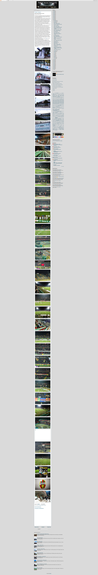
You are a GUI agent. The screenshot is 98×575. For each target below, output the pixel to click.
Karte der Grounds (55, 80)
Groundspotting (55, 110)
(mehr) (59, 175)
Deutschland (59, 105)
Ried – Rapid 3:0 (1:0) (39, 541)
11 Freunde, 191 (56, 31)
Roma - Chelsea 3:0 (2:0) (57, 23)
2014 (54, 61)
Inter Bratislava (60, 112)
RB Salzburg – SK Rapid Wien (56, 165)
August (55, 51)
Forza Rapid (54, 108)
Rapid (46, 38)
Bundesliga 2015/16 (61, 101)
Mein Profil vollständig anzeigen (60, 74)
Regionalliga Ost (58, 120)
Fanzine (54, 107)
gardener (60, 180)
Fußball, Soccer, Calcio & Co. (47, 3)
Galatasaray (62, 108)
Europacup (57, 106)
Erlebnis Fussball (55, 157)
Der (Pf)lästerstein (55, 159)
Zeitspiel (56, 129)
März (54, 56)
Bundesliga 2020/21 (61, 102)
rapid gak (60, 184)
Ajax (56, 94)
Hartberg (54, 112)
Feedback (54, 89)
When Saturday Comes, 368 (57, 49)
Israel (63, 112)
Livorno (62, 114)
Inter (58, 112)
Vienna (60, 126)
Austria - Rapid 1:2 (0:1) (56, 32)
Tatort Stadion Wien (62, 124)
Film (61, 107)
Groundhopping (56, 109)
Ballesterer (58, 96)
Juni (54, 53)
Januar (55, 58)
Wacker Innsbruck (62, 127)
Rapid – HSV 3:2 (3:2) (39, 567)
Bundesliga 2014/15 (57, 101)
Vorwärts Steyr (55, 127)
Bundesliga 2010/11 (61, 100)
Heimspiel (56, 112)
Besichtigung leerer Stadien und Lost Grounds (58, 81)
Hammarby (56, 111)
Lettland (55, 114)
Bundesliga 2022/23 (59, 103)
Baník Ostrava (62, 96)
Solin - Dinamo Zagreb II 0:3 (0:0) (58, 40)
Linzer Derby (60, 114)
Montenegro (54, 115)
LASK (63, 113)
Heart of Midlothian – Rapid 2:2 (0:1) (41, 556)
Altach (59, 94)
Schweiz (59, 122)
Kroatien (59, 113)
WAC (57, 127)
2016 (54, 59)
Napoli (55, 115)
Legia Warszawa (54, 114)
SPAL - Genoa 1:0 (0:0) (56, 26)
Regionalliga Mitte (54, 120)
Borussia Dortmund (60, 98)
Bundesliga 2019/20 (57, 102)
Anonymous (55, 174)
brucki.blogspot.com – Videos (57, 153)
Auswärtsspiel (55, 96)
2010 (54, 65)
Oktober (55, 22)
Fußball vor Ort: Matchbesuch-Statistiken (57, 83)
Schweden (57, 122)
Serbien (61, 122)
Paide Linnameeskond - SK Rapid (57, 149)
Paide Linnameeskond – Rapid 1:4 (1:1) (41, 560)
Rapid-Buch (60, 118)
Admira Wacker (54, 94)
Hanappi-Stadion (59, 111)
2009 (54, 66)
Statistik (55, 124)
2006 (54, 69)
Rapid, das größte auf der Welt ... (56, 82)
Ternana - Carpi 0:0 (56, 25)
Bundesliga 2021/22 (55, 103)
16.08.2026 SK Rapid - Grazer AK (57, 147)
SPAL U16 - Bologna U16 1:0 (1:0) (58, 27)
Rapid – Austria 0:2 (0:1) (40, 552)
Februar (55, 57)
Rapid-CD (62, 118)
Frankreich (57, 108)
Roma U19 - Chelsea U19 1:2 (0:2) (58, 24)
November (55, 21)
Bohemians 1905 (54, 98)
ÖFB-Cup (56, 130)
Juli (54, 52)
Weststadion (60, 128)
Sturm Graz (57, 124)
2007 (54, 68)
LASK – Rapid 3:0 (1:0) (39, 537)
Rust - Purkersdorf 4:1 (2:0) (57, 30)
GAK (60, 108)
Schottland (63, 121)
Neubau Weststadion (59, 115)
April (54, 55)
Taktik (59, 124)
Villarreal (53, 127)
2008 (54, 67)
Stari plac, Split (56, 41)
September (55, 50)
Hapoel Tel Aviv (63, 111)
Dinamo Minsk (62, 105)
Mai (54, 54)
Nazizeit (57, 115)
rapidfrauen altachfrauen (61, 176)
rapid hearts (60, 174)
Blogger (50, 573)
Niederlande (62, 115)
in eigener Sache (61, 129)
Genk (63, 108)
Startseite (54, 90)
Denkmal (62, 104)
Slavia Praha (63, 122)
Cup (60, 104)
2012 (54, 63)
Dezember (55, 20)
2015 (54, 60)
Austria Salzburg (62, 95)
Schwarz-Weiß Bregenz (55, 122)
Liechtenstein (58, 114)
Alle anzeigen (62, 166)
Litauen (61, 114)
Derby (56, 105)
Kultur (60, 113)
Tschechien (54, 125)
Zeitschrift (54, 129)
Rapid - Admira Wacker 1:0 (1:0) (57, 29)
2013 (54, 62)
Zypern (58, 129)
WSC (59, 127)
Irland (62, 112)
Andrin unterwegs (55, 155)
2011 (54, 64)
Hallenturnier (54, 111)
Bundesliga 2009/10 (57, 100)
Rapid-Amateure (56, 118)
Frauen (58, 108)
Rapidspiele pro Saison (59, 119)
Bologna (57, 98)
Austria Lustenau (57, 95)
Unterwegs (54, 126)
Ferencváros (60, 107)
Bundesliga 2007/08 (59, 99)
